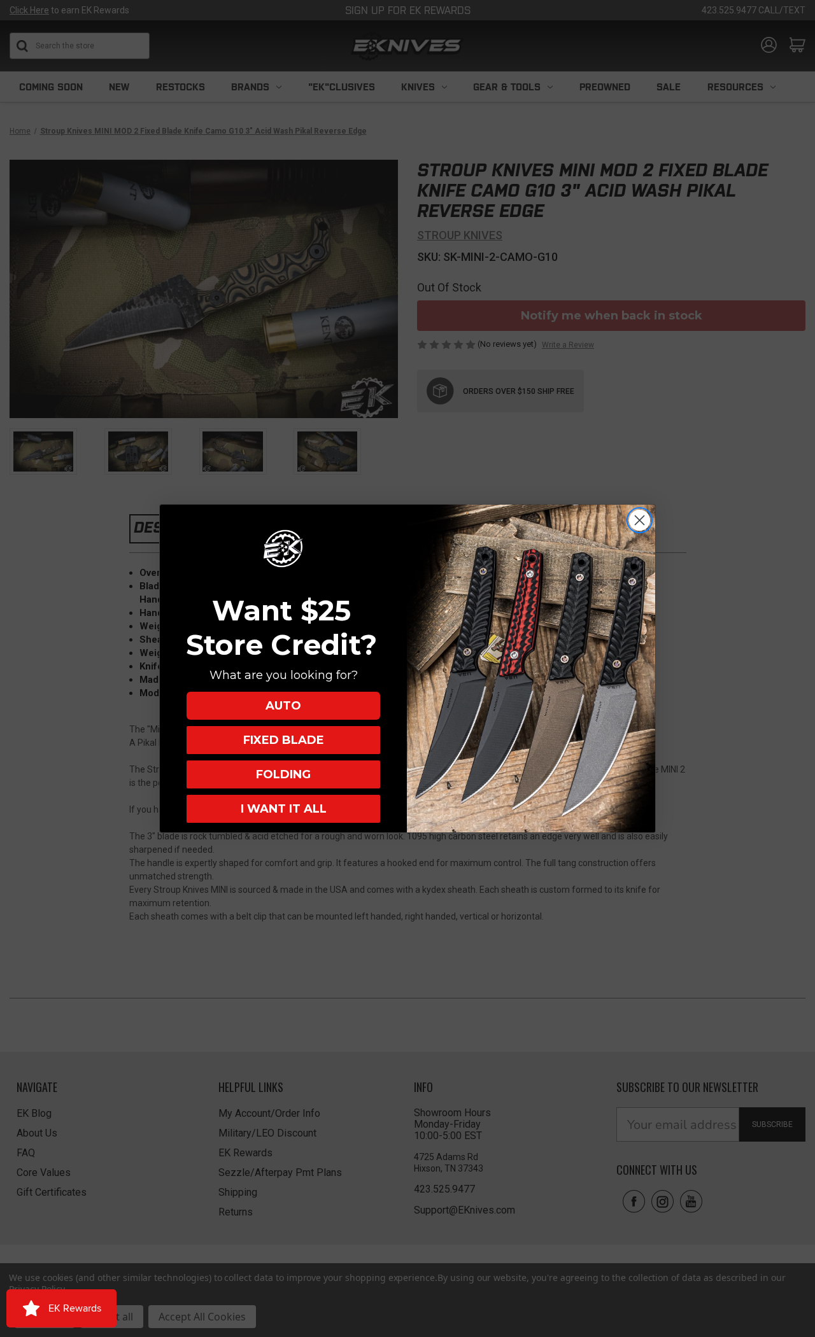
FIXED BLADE (283, 740)
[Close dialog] (639, 520)
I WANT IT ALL (284, 809)
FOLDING (283, 774)
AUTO (283, 706)
